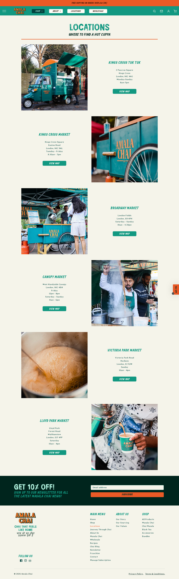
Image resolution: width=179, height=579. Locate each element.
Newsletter (95, 550)
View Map (124, 91)
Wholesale (98, 11)
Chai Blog (94, 546)
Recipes (94, 543)
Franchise (95, 553)
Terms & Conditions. (155, 574)
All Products (148, 519)
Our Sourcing (122, 523)
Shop (37, 11)
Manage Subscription (100, 560)
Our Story (121, 519)
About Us (94, 533)
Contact (94, 557)
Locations (76, 11)
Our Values (121, 526)
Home (93, 519)
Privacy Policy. (136, 574)
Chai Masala (148, 526)
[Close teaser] (173, 294)
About (56, 11)
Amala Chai (27, 574)
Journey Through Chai (100, 529)
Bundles (146, 536)
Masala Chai (96, 536)
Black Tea (147, 529)
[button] (175, 11)
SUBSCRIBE (127, 494)
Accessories (148, 533)
